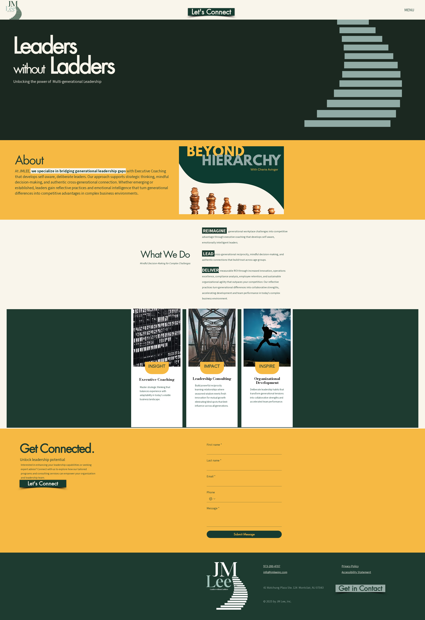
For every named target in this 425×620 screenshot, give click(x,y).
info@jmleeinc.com (275, 572)
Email (211, 476)
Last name (214, 460)
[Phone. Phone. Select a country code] (212, 499)
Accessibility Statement (356, 572)
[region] (156, 368)
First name (214, 444)
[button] (231, 180)
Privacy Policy (350, 566)
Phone (211, 492)
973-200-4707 (271, 566)
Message (213, 508)
